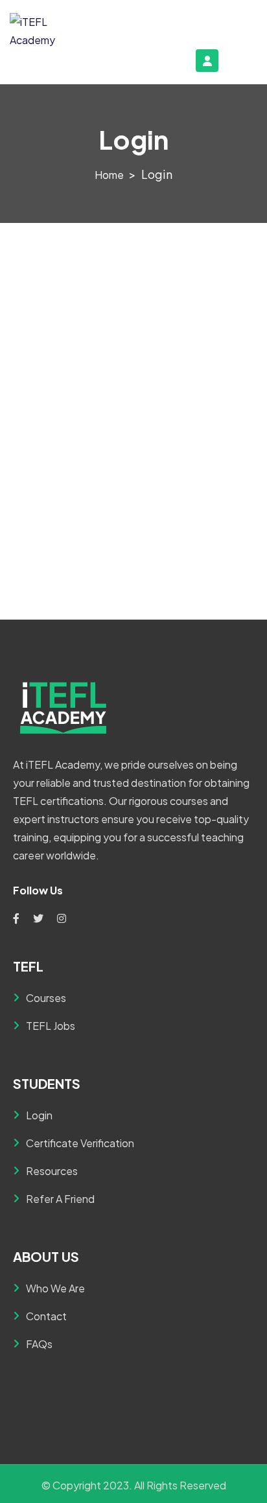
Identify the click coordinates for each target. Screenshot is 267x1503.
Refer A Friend (60, 1199)
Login (39, 1115)
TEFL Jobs (50, 1025)
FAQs (39, 1344)
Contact (46, 1316)
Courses (46, 998)
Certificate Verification (80, 1143)
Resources (52, 1171)
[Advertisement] (133, 362)
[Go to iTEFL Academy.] (109, 174)
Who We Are (55, 1288)
